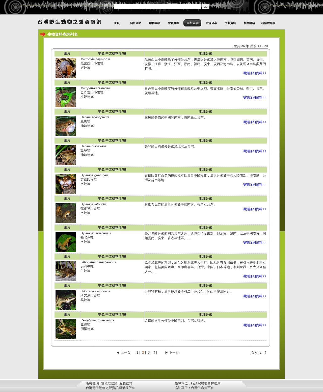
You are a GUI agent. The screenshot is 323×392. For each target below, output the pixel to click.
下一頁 (174, 352)
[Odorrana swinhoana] (65, 310)
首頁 (117, 22)
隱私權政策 (109, 383)
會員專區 (173, 22)
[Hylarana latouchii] (65, 223)
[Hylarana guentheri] (65, 194)
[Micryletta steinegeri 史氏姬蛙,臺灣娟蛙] (65, 107)
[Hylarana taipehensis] (65, 252)
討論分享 (211, 22)
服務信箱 (125, 383)
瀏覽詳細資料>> (254, 73)
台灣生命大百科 (202, 388)
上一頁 (125, 352)
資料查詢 (192, 23)
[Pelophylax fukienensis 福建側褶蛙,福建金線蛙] (65, 339)
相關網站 (249, 22)
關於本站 (135, 22)
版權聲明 (92, 383)
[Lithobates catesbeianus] (65, 281)
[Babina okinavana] (65, 165)
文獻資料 (230, 22)
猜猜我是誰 (268, 22)
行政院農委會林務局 (206, 383)
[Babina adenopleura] (65, 136)
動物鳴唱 (154, 22)
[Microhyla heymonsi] (65, 78)
